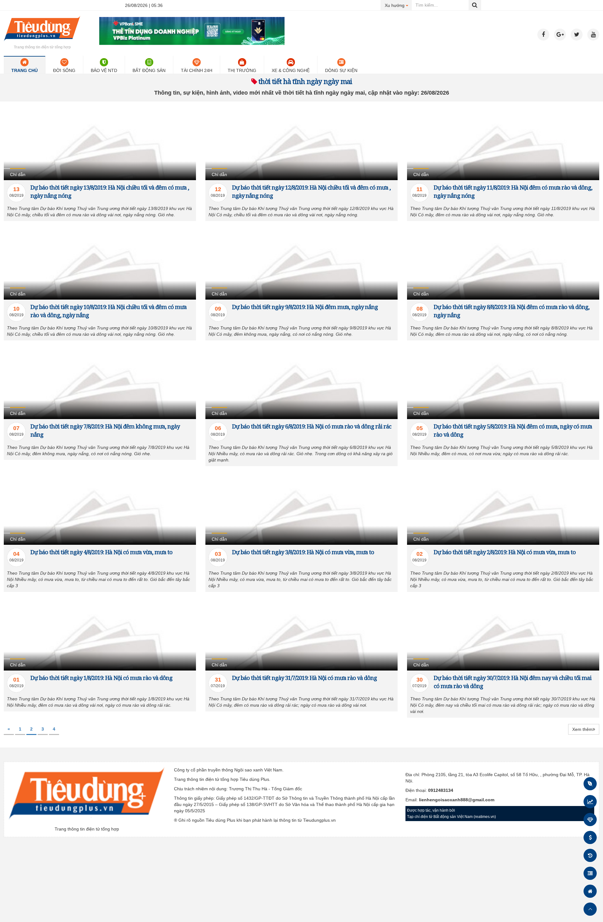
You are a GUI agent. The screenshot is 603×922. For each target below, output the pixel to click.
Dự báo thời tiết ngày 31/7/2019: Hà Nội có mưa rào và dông (304, 678)
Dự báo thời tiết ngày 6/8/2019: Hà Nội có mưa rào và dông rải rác (311, 426)
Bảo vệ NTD (104, 70)
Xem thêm (582, 729)
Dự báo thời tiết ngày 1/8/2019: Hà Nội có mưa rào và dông (101, 678)
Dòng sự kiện (341, 70)
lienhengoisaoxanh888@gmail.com (456, 799)
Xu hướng (398, 5)
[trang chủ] (42, 42)
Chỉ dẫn (17, 174)
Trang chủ (24, 70)
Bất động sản (149, 70)
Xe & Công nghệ (291, 70)
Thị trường (242, 70)
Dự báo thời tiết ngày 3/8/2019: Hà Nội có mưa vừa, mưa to (303, 552)
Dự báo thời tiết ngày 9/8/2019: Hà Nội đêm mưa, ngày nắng (305, 307)
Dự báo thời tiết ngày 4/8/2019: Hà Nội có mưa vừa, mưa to (101, 552)
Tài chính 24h (196, 70)
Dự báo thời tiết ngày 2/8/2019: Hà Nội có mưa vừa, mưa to (505, 552)
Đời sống (64, 70)
